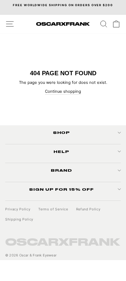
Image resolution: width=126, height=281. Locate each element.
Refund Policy (88, 209)
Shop (61, 132)
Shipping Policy (19, 219)
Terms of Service (53, 209)
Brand (61, 170)
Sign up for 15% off (61, 189)
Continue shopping (63, 91)
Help (61, 151)
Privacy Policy (17, 209)
